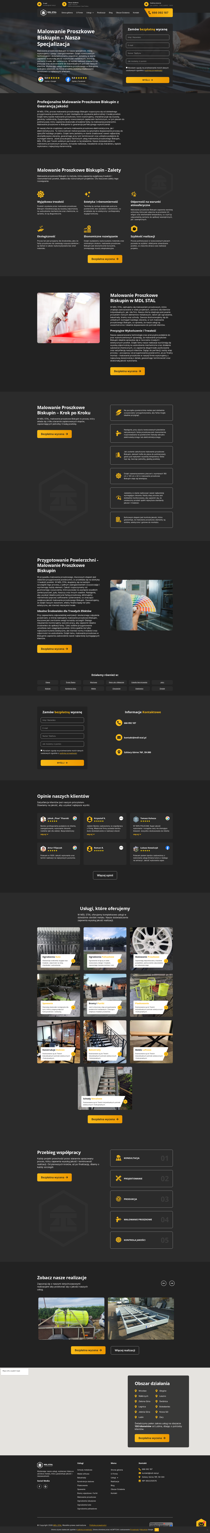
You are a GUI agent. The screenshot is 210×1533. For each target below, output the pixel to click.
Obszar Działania (123, 13)
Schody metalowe (84, 1470)
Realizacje (101, 13)
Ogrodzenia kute (84, 1505)
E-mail (45, 3)
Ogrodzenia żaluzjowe (86, 1501)
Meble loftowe (83, 1474)
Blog (111, 13)
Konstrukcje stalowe (85, 1481)
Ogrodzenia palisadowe (87, 1509)
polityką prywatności (153, 70)
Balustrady (81, 1478)
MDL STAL (57, 1525)
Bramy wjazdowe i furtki (87, 1493)
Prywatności (134, 1529)
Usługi (88, 13)
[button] (44, 834)
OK (157, 1529)
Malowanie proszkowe (86, 1497)
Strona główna (67, 13)
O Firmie (79, 13)
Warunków (144, 1529)
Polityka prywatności (97, 1525)
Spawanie (81, 1489)
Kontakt (136, 13)
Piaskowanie (82, 1485)
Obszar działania (73, 3)
